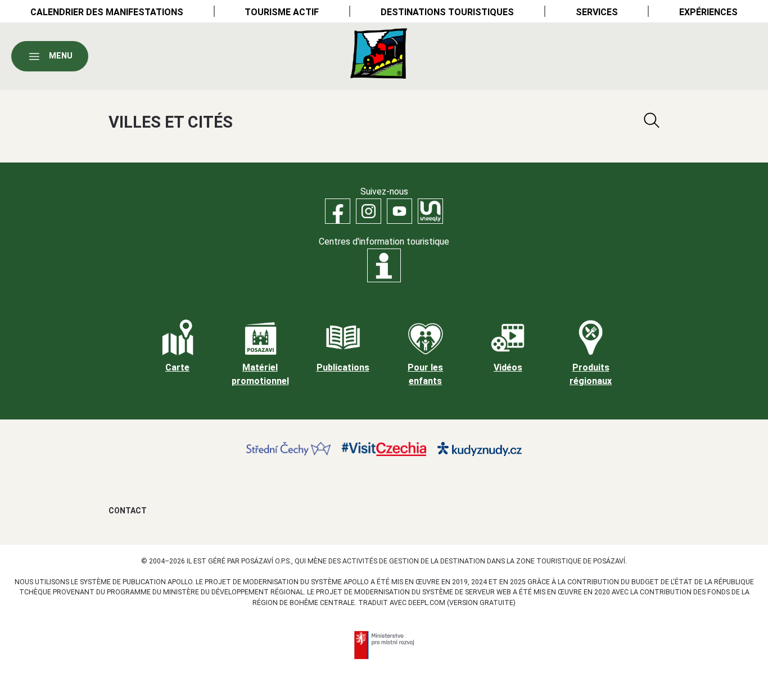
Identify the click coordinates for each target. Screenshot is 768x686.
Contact (128, 510)
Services (597, 12)
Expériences (708, 12)
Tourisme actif (282, 12)
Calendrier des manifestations (106, 12)
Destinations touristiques (447, 12)
